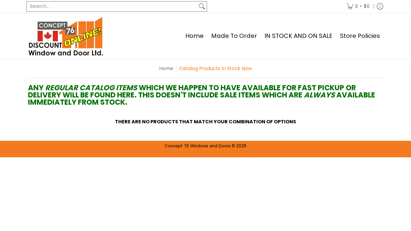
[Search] (202, 6)
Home (166, 68)
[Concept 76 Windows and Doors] (65, 36)
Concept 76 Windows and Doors (198, 146)
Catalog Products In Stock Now (215, 68)
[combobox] (112, 6)
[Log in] (380, 6)
